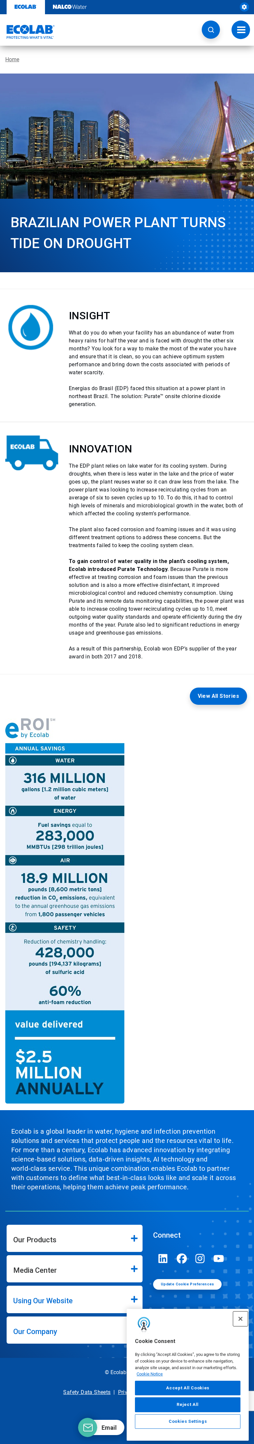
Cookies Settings (188, 1421)
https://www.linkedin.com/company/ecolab (163, 1258)
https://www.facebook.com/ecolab (181, 1258)
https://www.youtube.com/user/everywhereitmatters (218, 1258)
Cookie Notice (150, 1373)
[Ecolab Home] (27, 32)
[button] (211, 30)
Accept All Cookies (187, 1387)
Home (12, 59)
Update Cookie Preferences (187, 1284)
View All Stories (218, 696)
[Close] (240, 1319)
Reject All (188, 1404)
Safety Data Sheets (86, 1392)
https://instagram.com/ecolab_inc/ (200, 1258)
